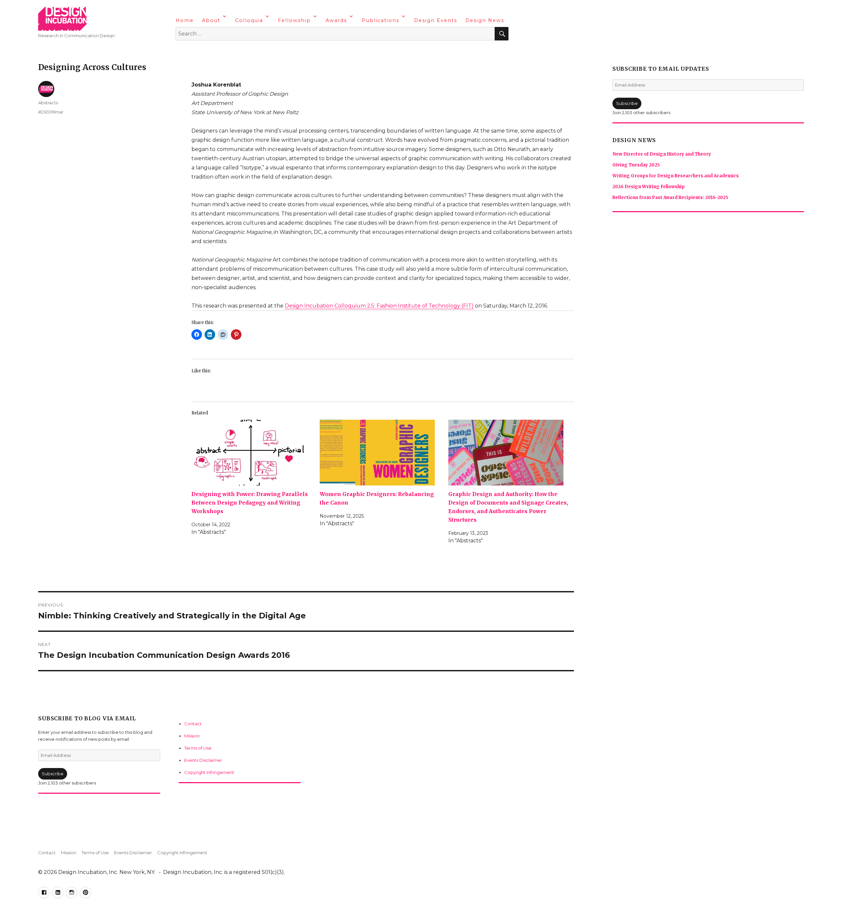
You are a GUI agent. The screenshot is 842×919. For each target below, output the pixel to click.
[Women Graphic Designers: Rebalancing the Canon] (382, 452)
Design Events (435, 20)
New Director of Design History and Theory (661, 154)
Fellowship (294, 20)
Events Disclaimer (203, 760)
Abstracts (48, 102)
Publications (380, 20)
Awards (336, 20)
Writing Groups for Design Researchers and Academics (675, 176)
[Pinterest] (220, 51)
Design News (484, 20)
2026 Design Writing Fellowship (648, 186)
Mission (192, 735)
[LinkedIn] (194, 51)
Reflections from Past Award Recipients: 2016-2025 (670, 197)
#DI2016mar (50, 111)
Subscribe (52, 773)
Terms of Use (197, 748)
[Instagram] (207, 51)
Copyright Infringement (209, 772)
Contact (193, 723)
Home (185, 20)
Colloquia (249, 20)
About (211, 20)
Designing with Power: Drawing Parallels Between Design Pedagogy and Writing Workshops (249, 502)
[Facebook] (181, 51)
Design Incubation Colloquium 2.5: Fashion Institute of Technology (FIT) (379, 306)
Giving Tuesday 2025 (636, 165)
